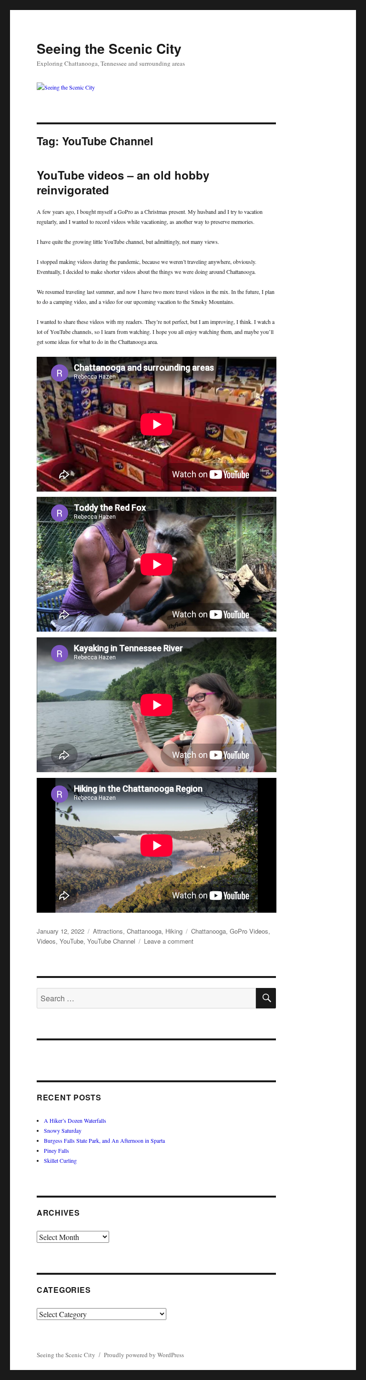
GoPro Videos (249, 931)
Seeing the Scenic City (109, 48)
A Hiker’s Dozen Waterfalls (75, 1120)
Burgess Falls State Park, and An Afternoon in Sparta (104, 1140)
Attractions (108, 931)
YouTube (71, 941)
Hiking (174, 931)
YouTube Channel (111, 941)
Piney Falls (56, 1150)
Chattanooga (144, 931)
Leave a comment (168, 941)
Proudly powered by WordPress (144, 1354)
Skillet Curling (60, 1160)
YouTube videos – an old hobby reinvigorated (123, 182)
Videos (46, 941)
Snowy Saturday (62, 1130)
